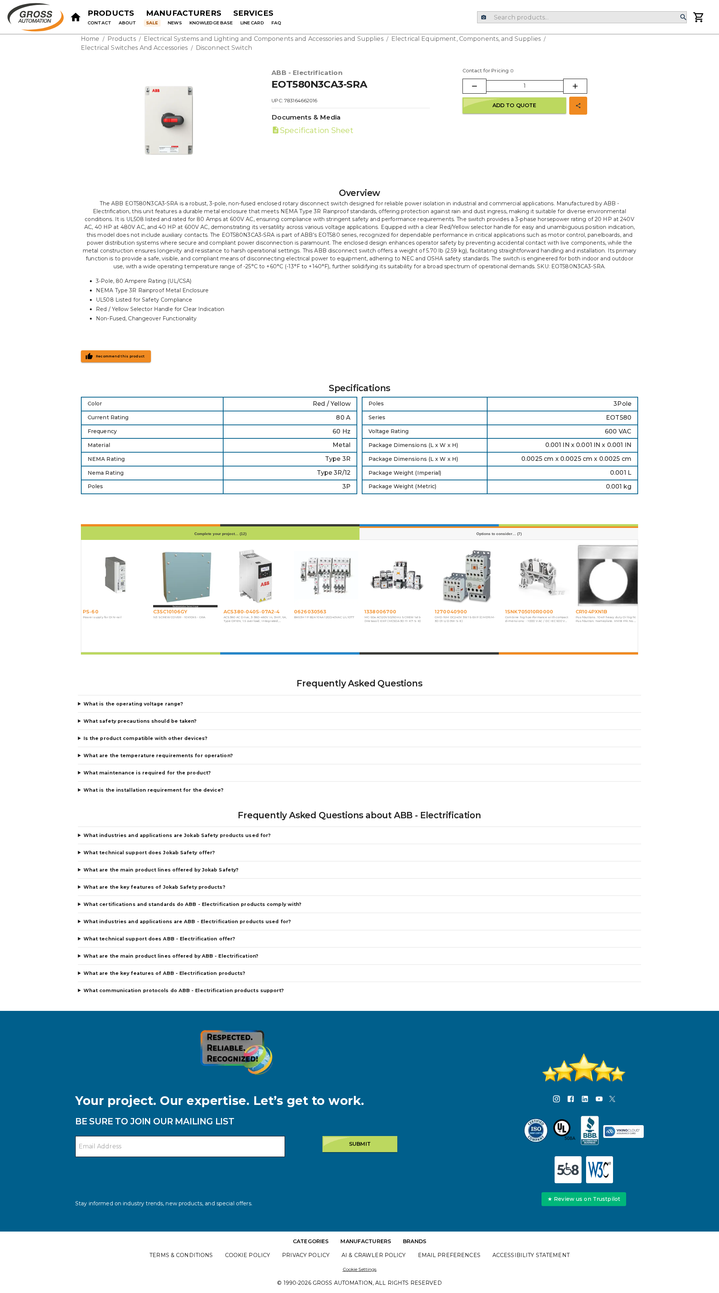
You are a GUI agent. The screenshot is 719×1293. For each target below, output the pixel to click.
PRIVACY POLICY (306, 1255)
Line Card (252, 22)
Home (90, 38)
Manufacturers (183, 13)
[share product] (578, 106)
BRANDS (414, 1241)
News (175, 22)
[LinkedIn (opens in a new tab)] (585, 1100)
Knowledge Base (211, 22)
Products (111, 13)
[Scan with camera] (483, 17)
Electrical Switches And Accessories (134, 47)
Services (253, 13)
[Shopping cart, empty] (699, 17)
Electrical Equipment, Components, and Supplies (466, 38)
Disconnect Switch (224, 47)
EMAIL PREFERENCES (449, 1255)
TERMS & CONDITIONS (181, 1255)
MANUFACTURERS (365, 1241)
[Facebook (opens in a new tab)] (571, 1100)
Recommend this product (120, 356)
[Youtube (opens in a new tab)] (599, 1100)
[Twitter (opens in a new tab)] (612, 1100)
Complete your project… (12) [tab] (220, 534)
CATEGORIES (310, 1241)
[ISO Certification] (536, 1131)
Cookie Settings (360, 1269)
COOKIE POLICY (247, 1255)
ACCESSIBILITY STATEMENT (531, 1255)
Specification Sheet (316, 130)
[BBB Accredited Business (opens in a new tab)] (590, 1131)
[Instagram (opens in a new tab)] (556, 1100)
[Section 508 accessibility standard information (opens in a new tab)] (568, 1169)
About (127, 22)
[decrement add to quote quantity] (474, 86)
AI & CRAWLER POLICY (374, 1255)
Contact (99, 22)
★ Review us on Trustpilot (583, 1199)
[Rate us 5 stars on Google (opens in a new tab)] (584, 1067)
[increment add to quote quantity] (575, 86)
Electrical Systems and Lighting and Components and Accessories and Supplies (263, 38)
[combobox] (582, 17)
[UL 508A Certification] (564, 1131)
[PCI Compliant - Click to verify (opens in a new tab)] (623, 1131)
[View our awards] (236, 1052)
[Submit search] (683, 17)
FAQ (276, 22)
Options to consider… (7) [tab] (499, 534)
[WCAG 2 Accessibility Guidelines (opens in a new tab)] (599, 1169)
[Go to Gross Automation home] (76, 17)
